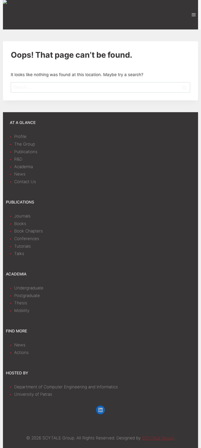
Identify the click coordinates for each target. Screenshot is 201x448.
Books (20, 223)
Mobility (21, 310)
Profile (20, 136)
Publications (26, 151)
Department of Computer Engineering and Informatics (66, 386)
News (19, 174)
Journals (22, 216)
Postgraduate (27, 295)
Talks (19, 253)
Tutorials (22, 246)
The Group (24, 144)
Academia (23, 166)
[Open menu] (193, 14)
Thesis (20, 302)
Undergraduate (28, 287)
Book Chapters (28, 231)
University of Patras (33, 394)
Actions (21, 352)
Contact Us (25, 181)
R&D (18, 159)
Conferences (26, 238)
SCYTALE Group (158, 437)
